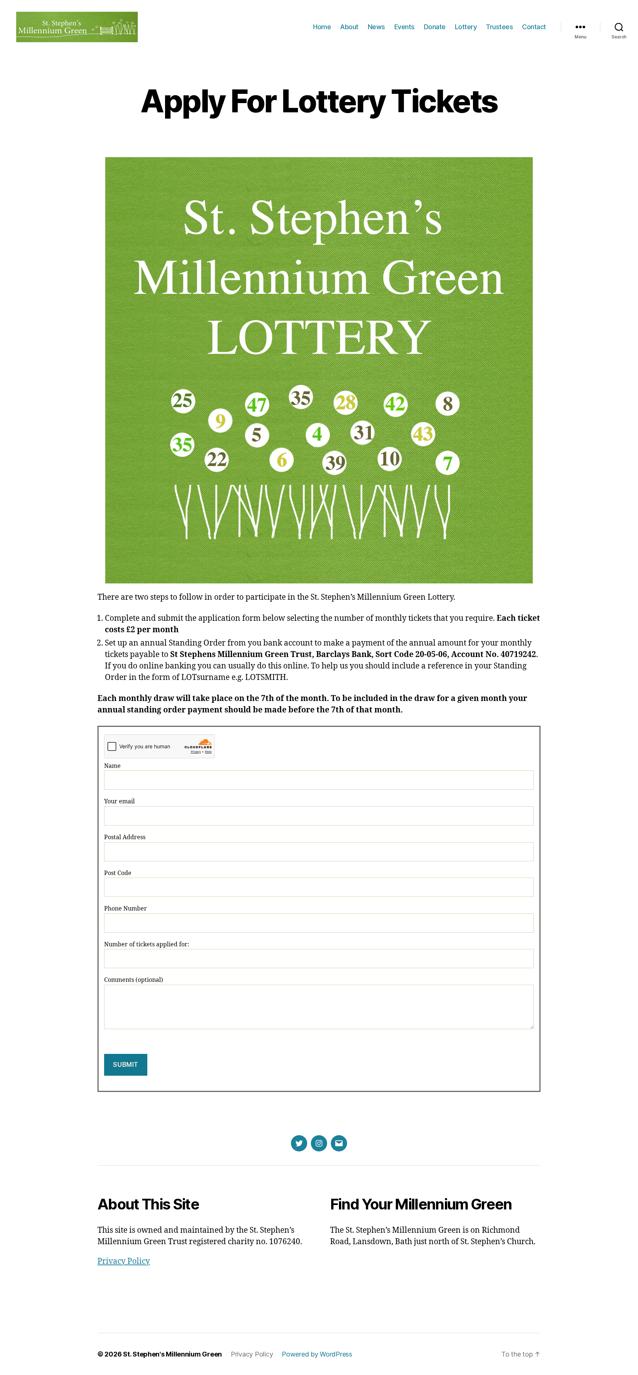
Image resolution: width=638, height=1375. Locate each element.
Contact (534, 27)
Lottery (466, 27)
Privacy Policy (123, 1261)
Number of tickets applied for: (146, 944)
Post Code (117, 873)
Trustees (499, 27)
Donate (435, 27)
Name (112, 766)
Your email (119, 801)
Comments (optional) (133, 980)
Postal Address (124, 837)
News (376, 27)
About (349, 27)
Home (322, 27)
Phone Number (125, 908)
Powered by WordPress (317, 1354)
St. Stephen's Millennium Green (172, 1354)
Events (404, 27)
